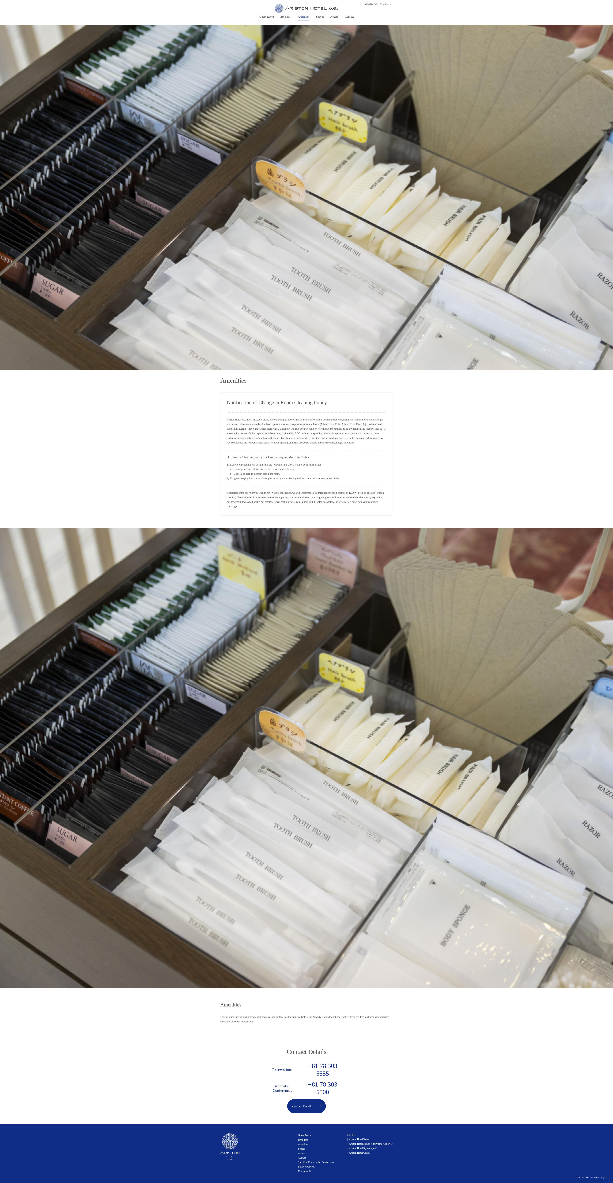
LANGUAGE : (371, 4)
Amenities (304, 16)
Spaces (320, 16)
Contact (349, 16)
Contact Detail (301, 1106)
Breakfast (285, 16)
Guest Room (266, 16)
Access (334, 16)
